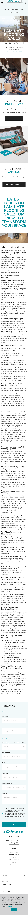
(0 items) (25, 3)
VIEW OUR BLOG (12, 118)
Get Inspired (7, 884)
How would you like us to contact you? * (12, 742)
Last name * (5, 726)
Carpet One (4, 18)
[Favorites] (22, 3)
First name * (5, 716)
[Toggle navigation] (2, 3)
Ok (14, 909)
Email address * (6, 762)
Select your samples (12, 184)
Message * (4, 793)
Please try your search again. (14, 51)
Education (7, 891)
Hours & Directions (14, 844)
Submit (14, 824)
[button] (19, 3)
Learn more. (11, 906)
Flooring (12, 18)
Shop (5, 875)
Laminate (19, 18)
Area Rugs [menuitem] (5, 881)
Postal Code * (5, 773)
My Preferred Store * (7, 783)
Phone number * (6, 752)
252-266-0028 (14, 12)
